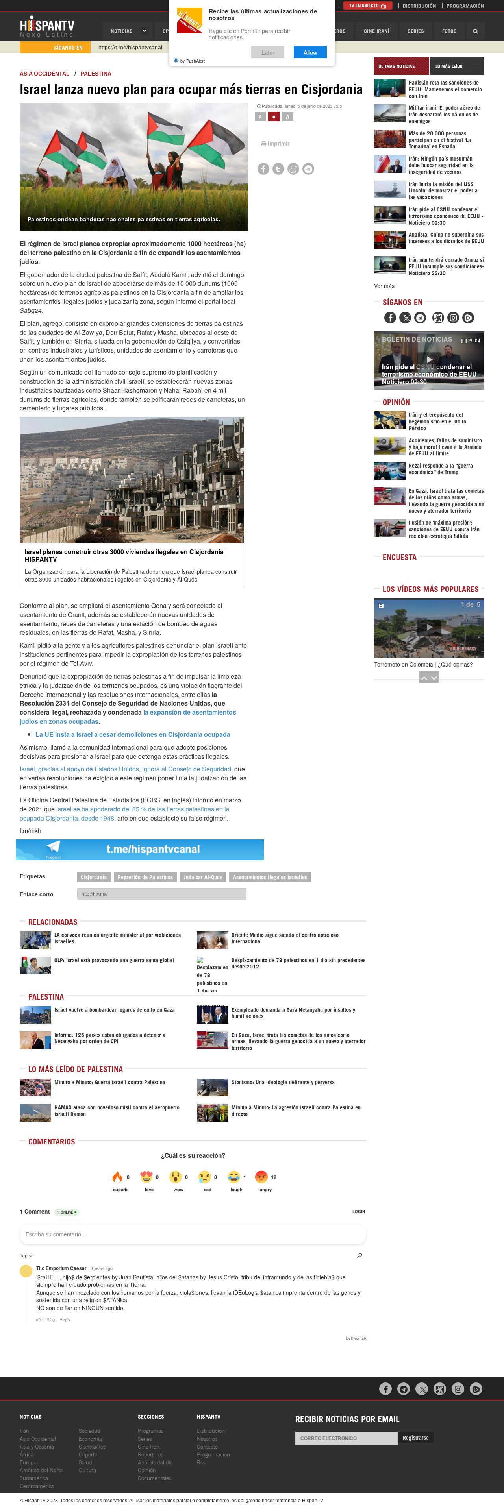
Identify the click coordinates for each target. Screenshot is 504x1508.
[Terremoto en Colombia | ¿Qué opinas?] (429, 628)
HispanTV (47, 25)
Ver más (384, 286)
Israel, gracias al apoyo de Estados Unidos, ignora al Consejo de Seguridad (125, 768)
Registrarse (416, 1437)
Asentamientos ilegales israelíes (270, 876)
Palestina (96, 73)
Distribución (419, 5)
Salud (85, 1461)
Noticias (122, 30)
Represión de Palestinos (145, 876)
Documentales (154, 1477)
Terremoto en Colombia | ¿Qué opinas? (423, 664)
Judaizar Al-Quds (203, 876)
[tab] (401, 66)
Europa (28, 1461)
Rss (201, 1461)
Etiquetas (32, 876)
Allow (310, 52)
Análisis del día (155, 1461)
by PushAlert (192, 60)
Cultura (87, 1469)
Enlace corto (37, 894)
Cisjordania (94, 876)
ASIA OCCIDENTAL (45, 73)
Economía (90, 1438)
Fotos (449, 30)
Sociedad (89, 1430)
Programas (150, 1430)
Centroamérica (37, 1485)
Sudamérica (34, 1477)
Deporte (88, 1454)
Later (267, 52)
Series (416, 30)
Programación (465, 5)
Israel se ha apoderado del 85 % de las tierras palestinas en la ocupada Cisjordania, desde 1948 (125, 813)
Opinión (147, 1469)
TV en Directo (364, 5)
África (26, 1454)
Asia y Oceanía (37, 1446)
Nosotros (207, 1438)
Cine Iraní (376, 30)
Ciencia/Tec (92, 1446)
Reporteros (150, 1454)
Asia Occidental (38, 1438)
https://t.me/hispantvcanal (130, 47)
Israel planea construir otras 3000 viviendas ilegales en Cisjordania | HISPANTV (126, 555)
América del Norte (41, 1469)
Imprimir (278, 143)
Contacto (207, 1446)
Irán (24, 1430)
